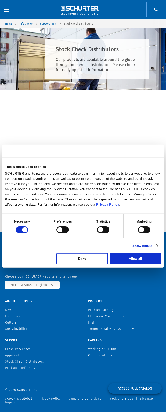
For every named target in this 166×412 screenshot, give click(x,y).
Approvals (13, 355)
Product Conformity (20, 368)
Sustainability (16, 329)
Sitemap (146, 399)
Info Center (26, 23)
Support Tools (48, 23)
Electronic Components (106, 316)
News (9, 310)
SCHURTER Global (18, 399)
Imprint (11, 402)
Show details (142, 245)
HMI (91, 322)
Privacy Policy (107, 204)
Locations (13, 316)
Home (8, 23)
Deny (82, 258)
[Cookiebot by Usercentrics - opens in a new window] (142, 151)
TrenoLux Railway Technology (111, 329)
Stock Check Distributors (24, 361)
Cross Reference (18, 349)
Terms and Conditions (84, 399)
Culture (11, 322)
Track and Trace (120, 399)
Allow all (135, 258)
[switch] (62, 229)
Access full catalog (135, 388)
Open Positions (100, 355)
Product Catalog (100, 310)
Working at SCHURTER (104, 349)
